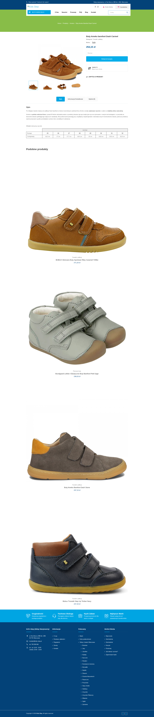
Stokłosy (84, 689)
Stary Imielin (86, 686)
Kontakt (93, 12)
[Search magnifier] (127, 12)
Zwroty (56, 645)
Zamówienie (109, 642)
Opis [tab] (60, 99)
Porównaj (108, 648)
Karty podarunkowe (85, 639)
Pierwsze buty (77, 371)
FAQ (80, 12)
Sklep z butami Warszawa (87, 642)
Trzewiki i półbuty (97, 39)
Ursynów (85, 692)
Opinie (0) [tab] (92, 99)
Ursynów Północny (87, 695)
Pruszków (85, 682)
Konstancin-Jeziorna (88, 664)
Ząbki (84, 701)
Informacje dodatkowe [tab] (75, 99)
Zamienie (85, 704)
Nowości (64, 12)
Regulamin (57, 642)
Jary (83, 648)
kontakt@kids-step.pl (35, 641)
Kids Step (39, 713)
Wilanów (84, 698)
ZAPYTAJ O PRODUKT (94, 77)
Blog (86, 12)
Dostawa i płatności (59, 639)
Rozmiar (90, 53)
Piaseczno (85, 679)
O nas (57, 12)
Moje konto (109, 636)
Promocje (73, 12)
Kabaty (84, 654)
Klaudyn (84, 661)
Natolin (84, 670)
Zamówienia (109, 639)
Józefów (84, 651)
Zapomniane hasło (111, 654)
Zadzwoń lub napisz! (43, 2)
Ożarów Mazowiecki (88, 676)
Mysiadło (85, 667)
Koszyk (108, 645)
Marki (81, 636)
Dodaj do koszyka (107, 59)
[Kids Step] (33, 7)
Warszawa (125, 2)
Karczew (85, 658)
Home (59, 23)
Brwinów (84, 645)
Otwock (84, 673)
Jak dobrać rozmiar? (112, 651)
